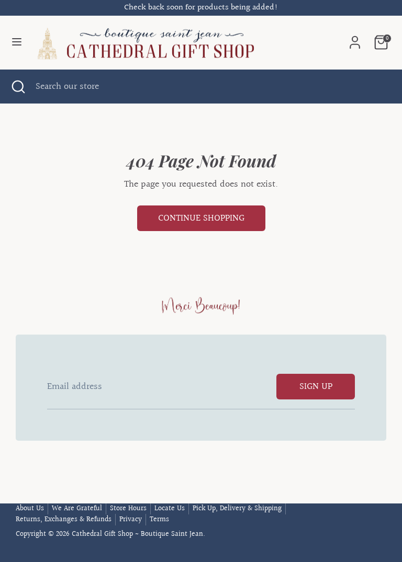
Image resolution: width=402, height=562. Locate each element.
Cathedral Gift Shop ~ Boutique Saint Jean (137, 534)
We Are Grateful (77, 508)
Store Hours (128, 508)
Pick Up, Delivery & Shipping (237, 508)
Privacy (130, 519)
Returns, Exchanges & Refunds (63, 519)
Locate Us (169, 508)
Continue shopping (201, 218)
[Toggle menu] (16, 42)
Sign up (315, 386)
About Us (30, 508)
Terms (159, 519)
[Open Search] (18, 86)
